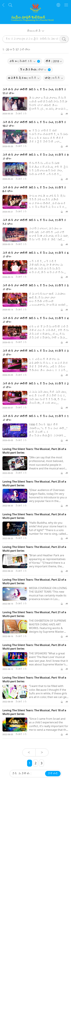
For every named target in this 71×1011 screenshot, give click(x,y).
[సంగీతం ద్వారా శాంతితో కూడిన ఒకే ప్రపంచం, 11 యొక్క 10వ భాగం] (14, 137)
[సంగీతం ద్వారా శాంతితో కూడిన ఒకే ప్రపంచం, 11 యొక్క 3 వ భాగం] (14, 365)
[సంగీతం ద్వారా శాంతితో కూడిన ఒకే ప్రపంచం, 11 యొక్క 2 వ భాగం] (14, 398)
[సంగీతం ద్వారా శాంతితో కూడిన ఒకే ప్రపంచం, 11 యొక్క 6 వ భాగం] (14, 267)
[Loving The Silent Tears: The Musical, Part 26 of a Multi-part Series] (14, 463)
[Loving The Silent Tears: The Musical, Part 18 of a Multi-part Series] (14, 725)
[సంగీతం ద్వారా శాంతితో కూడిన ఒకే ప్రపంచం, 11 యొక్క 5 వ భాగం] (14, 300)
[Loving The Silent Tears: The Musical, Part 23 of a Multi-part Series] (14, 561)
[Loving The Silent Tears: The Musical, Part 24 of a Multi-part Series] (14, 529)
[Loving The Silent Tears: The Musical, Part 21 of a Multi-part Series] (14, 626)
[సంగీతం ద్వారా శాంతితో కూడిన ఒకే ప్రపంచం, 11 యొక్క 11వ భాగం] (14, 104)
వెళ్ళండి (53, 773)
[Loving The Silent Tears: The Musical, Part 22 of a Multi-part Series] (14, 594)
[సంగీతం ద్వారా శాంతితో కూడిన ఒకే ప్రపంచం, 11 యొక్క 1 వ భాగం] (14, 430)
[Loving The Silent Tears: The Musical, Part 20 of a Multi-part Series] (14, 659)
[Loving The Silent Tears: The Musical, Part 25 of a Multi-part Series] (14, 496)
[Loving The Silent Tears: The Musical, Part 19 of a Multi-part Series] (14, 692)
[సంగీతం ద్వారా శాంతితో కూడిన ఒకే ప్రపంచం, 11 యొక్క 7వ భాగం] (14, 234)
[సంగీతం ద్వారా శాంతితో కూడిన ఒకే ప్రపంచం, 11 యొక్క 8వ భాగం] (14, 202)
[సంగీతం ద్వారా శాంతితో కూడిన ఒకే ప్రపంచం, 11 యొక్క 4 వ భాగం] (14, 333)
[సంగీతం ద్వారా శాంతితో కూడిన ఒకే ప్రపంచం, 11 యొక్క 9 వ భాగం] (14, 169)
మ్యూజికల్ (21, 113)
